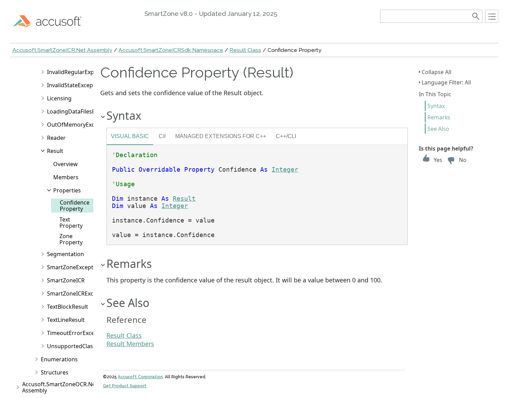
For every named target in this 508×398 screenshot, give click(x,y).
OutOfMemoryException (79, 124)
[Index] (491, 16)
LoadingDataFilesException (82, 111)
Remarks (438, 117)
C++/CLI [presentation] (286, 136)
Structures (54, 372)
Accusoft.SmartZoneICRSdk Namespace (171, 50)
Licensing (59, 98)
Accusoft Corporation (140, 376)
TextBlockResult (67, 306)
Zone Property (71, 239)
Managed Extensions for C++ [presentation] (220, 136)
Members (65, 177)
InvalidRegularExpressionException (93, 72)
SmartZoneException (74, 267)
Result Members (130, 344)
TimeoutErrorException (77, 332)
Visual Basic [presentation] (130, 136)
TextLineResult (66, 319)
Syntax (436, 106)
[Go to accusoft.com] (51, 21)
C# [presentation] (162, 136)
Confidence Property (75, 205)
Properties (67, 190)
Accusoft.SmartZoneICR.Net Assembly (62, 50)
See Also (438, 129)
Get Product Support (125, 385)
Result (55, 150)
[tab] (130, 137)
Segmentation (65, 254)
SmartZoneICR (66, 280)
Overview (65, 164)
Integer (285, 169)
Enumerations (59, 359)
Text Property (71, 222)
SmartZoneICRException (78, 293)
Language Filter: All (446, 82)
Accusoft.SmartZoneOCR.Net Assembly (59, 387)
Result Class (245, 50)
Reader (56, 137)
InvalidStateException (75, 85)
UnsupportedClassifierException (89, 346)
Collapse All (436, 72)
